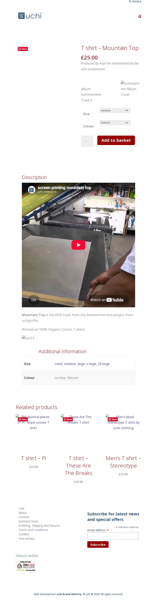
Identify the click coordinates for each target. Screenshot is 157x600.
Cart (21, 508)
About (23, 513)
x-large (91, 364)
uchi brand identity (69, 594)
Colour (88, 126)
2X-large (104, 364)
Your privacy (27, 538)
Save (24, 48)
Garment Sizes (28, 521)
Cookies (24, 534)
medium (70, 364)
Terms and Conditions (33, 530)
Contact (24, 517)
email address (98, 530)
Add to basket (116, 140)
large (81, 364)
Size (86, 114)
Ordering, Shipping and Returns (39, 525)
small (58, 364)
